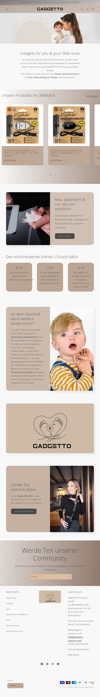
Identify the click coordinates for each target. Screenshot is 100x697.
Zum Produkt (65, 236)
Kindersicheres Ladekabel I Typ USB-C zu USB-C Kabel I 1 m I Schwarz (66, 153)
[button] (7, 9)
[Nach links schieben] (44, 175)
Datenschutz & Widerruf (16, 614)
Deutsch (13, 685)
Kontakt (9, 603)
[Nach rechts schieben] (55, 175)
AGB (8, 620)
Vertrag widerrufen (14, 631)
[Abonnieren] (69, 577)
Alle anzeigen (92, 96)
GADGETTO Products (74, 687)
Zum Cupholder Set (24, 511)
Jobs (8, 609)
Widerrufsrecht (13, 625)
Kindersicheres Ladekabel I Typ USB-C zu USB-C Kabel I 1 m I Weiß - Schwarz (22, 153)
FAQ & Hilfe (11, 598)
